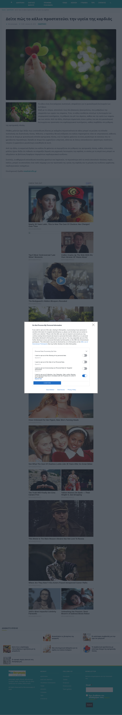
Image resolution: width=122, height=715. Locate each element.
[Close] (94, 325)
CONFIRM (47, 383)
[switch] (84, 355)
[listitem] (61, 351)
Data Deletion (50, 389)
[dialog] (61, 357)
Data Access (61, 389)
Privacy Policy (72, 389)
